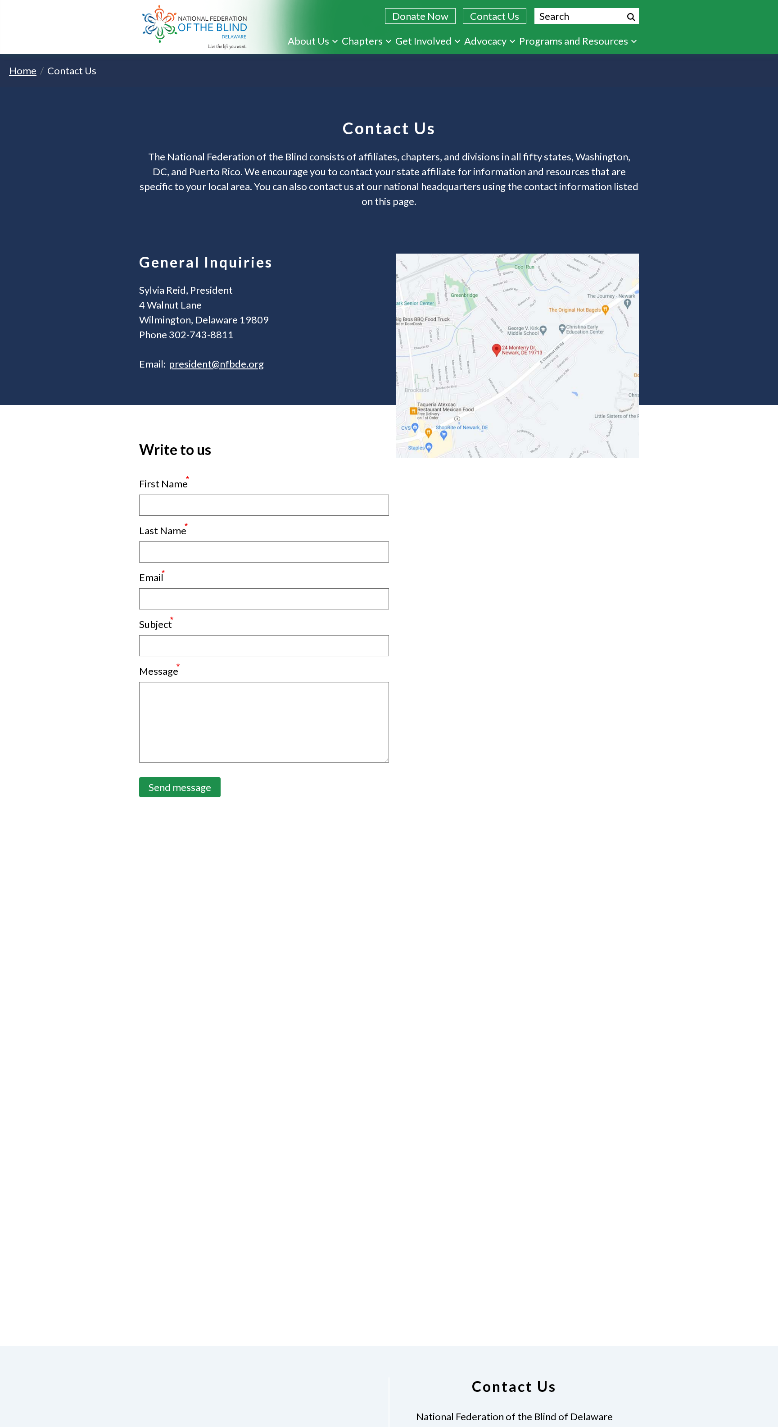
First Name (163, 483)
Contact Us (494, 16)
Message (158, 671)
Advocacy (485, 41)
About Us (308, 41)
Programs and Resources (573, 41)
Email (151, 577)
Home (22, 70)
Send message (180, 787)
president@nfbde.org (216, 364)
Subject (155, 624)
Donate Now (420, 16)
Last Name (162, 530)
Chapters (362, 41)
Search (631, 17)
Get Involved (423, 41)
